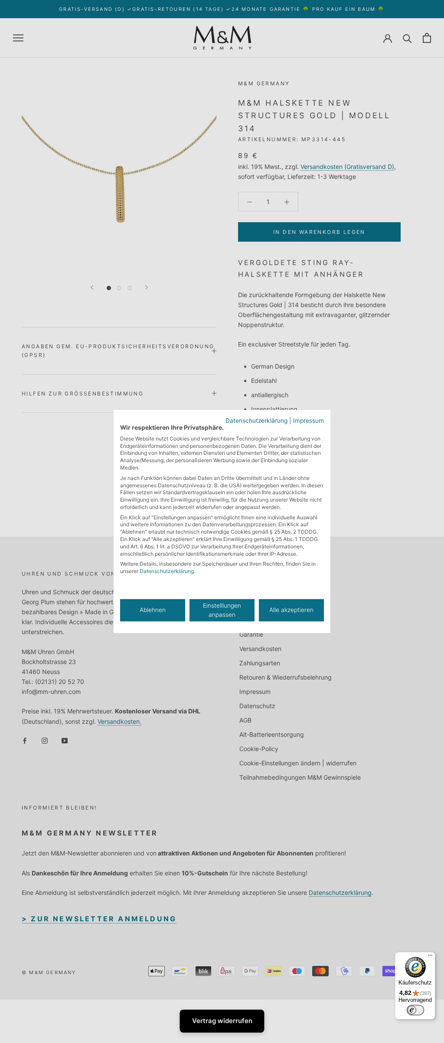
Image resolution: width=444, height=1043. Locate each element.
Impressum (308, 420)
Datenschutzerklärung (256, 420)
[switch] (415, 1010)
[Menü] (430, 957)
